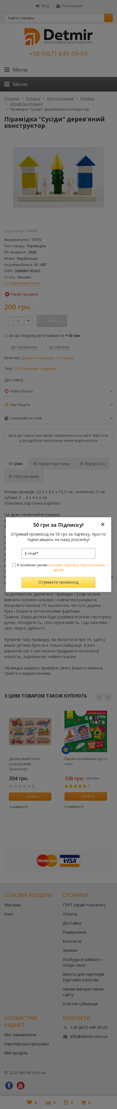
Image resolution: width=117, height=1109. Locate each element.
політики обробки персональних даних (76, 568)
